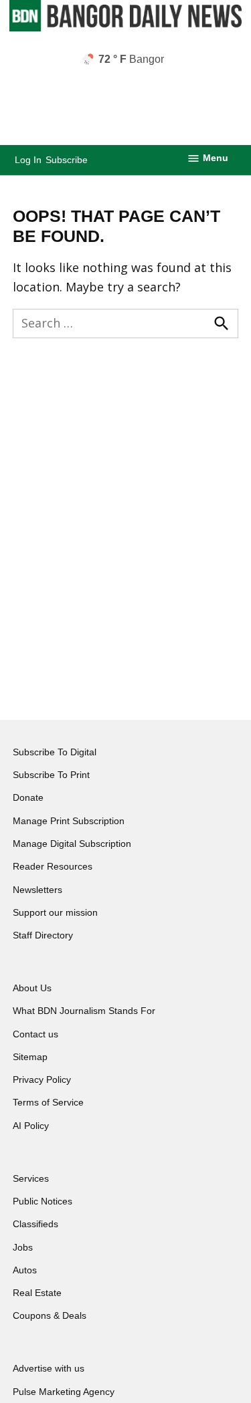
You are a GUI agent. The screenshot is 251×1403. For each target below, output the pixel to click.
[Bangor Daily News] (125, 28)
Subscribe (67, 159)
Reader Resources (52, 866)
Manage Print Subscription (68, 820)
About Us (32, 988)
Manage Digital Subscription (72, 843)
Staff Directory (43, 935)
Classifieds (35, 1224)
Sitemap (30, 1056)
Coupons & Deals (49, 1315)
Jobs (23, 1247)
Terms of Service (48, 1102)
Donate (28, 797)
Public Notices (42, 1201)
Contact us (35, 1034)
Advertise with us (48, 1368)
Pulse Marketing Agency (63, 1391)
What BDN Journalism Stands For (84, 1010)
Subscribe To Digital (54, 752)
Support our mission (55, 912)
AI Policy (31, 1125)
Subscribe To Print (51, 774)
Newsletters (37, 889)
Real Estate (37, 1292)
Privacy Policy (42, 1079)
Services (31, 1178)
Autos (25, 1270)
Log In (28, 159)
